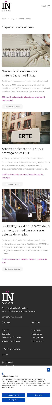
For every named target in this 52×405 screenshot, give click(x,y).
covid (17, 259)
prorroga (6, 177)
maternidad (7, 100)
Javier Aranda (16, 240)
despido (24, 259)
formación (38, 174)
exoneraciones (26, 174)
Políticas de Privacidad (12, 337)
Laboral (40, 81)
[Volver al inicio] (6, 6)
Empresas (36, 330)
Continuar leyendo (12, 106)
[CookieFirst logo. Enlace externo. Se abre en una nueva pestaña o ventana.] (3, 373)
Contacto (6, 334)
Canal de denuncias (12, 349)
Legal (46, 81)
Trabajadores (37, 337)
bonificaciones (27, 97)
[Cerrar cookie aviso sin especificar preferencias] (48, 370)
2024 (4, 97)
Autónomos (37, 334)
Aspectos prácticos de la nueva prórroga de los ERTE (22, 151)
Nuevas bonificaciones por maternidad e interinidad (19, 73)
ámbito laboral (13, 97)
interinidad (40, 97)
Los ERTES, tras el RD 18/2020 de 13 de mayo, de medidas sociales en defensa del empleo (26, 230)
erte (17, 174)
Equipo (5, 330)
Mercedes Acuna (18, 81)
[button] (45, 6)
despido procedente (38, 259)
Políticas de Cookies (11, 341)
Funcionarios (37, 341)
